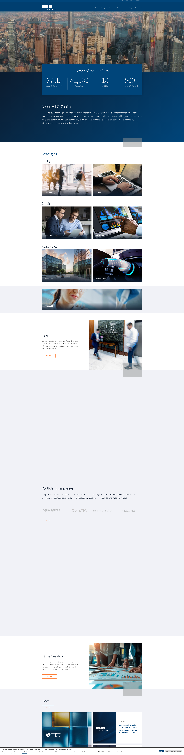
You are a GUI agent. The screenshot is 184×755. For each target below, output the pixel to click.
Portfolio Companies (57, 488)
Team (46, 335)
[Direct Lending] (66, 222)
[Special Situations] (117, 222)
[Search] (141, 8)
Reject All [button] (167, 751)
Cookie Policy (25, 753)
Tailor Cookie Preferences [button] (176, 751)
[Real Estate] (66, 265)
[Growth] (117, 180)
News (46, 700)
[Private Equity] (66, 180)
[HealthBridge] (92, 299)
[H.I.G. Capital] (49, 6)
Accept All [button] (161, 751)
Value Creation (53, 656)
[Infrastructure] (117, 265)
